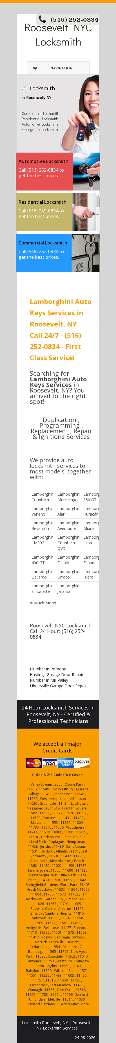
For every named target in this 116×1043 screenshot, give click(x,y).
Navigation (61, 68)
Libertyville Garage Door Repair (58, 685)
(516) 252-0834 (75, 20)
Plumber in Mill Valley (49, 680)
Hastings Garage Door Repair (56, 674)
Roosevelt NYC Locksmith (58, 34)
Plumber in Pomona (48, 669)
